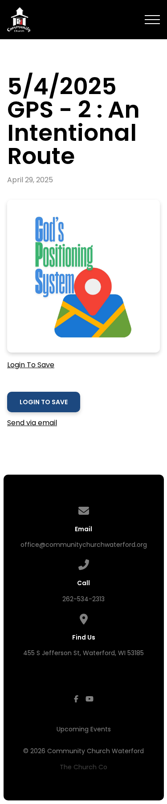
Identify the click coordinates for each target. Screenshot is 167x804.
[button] (152, 19)
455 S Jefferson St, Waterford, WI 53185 (83, 652)
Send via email (32, 423)
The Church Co (83, 767)
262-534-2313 (83, 599)
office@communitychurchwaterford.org (83, 544)
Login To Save (30, 365)
